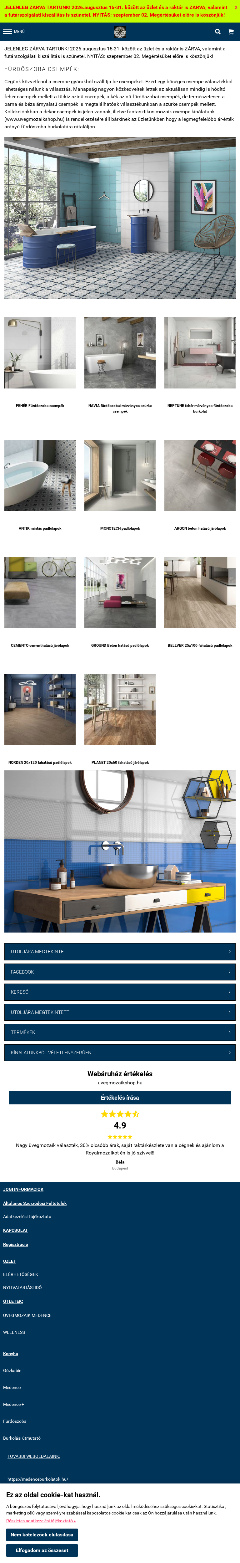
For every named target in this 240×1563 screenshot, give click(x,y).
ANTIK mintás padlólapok (40, 528)
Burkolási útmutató (22, 1438)
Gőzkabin (12, 1370)
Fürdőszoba (15, 1421)
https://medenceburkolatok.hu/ (38, 1479)
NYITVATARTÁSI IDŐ (22, 1287)
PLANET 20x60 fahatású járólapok (120, 762)
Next (220, 1152)
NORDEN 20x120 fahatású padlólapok (40, 762)
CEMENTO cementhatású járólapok (40, 645)
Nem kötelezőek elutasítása (42, 1535)
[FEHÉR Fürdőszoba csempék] (40, 352)
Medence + (13, 1404)
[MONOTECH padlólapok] (120, 475)
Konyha (10, 1353)
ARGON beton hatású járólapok (200, 528)
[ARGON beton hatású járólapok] (200, 475)
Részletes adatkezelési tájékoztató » (41, 1520)
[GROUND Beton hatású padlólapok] (120, 592)
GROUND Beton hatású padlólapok (120, 645)
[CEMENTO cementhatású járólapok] (40, 592)
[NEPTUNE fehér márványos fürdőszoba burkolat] (200, 352)
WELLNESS (14, 1332)
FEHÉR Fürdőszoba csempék (40, 406)
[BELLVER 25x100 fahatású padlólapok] (200, 592)
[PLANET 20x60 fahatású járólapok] (120, 709)
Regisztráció (15, 1244)
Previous (20, 1152)
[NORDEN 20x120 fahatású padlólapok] (40, 709)
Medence (12, 1387)
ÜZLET (9, 1261)
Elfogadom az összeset (42, 1550)
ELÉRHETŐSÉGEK (20, 1274)
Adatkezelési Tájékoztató (27, 1216)
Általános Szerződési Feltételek (35, 1203)
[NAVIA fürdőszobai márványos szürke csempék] (120, 352)
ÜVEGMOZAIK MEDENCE (27, 1315)
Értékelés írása (120, 1097)
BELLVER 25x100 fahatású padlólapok (200, 645)
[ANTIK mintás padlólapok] (40, 475)
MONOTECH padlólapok (120, 528)
